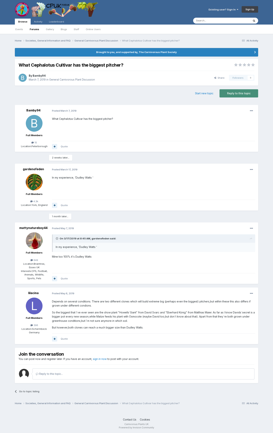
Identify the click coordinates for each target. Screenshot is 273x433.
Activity (38, 21)
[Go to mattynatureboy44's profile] (34, 240)
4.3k (35, 201)
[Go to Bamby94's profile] (23, 78)
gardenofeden (33, 169)
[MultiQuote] (54, 146)
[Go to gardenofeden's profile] (34, 182)
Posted (64, 110)
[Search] (254, 21)
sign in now (100, 358)
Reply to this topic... (50, 373)
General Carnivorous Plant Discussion (72, 79)
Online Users (93, 29)
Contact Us (129, 419)
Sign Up (250, 9)
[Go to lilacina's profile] (34, 306)
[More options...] (251, 111)
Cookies (145, 419)
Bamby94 (39, 75)
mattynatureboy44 (33, 228)
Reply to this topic (239, 93)
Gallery (50, 29)
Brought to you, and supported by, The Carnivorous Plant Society (136, 52)
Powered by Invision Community (136, 427)
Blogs (64, 29)
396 (35, 325)
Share (220, 77)
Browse (22, 21)
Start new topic (204, 93)
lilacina (33, 293)
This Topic (239, 20)
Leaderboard (56, 21)
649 (35, 260)
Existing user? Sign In (223, 9)
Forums (34, 29)
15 (35, 142)
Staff (76, 29)
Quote (64, 146)
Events (19, 29)
